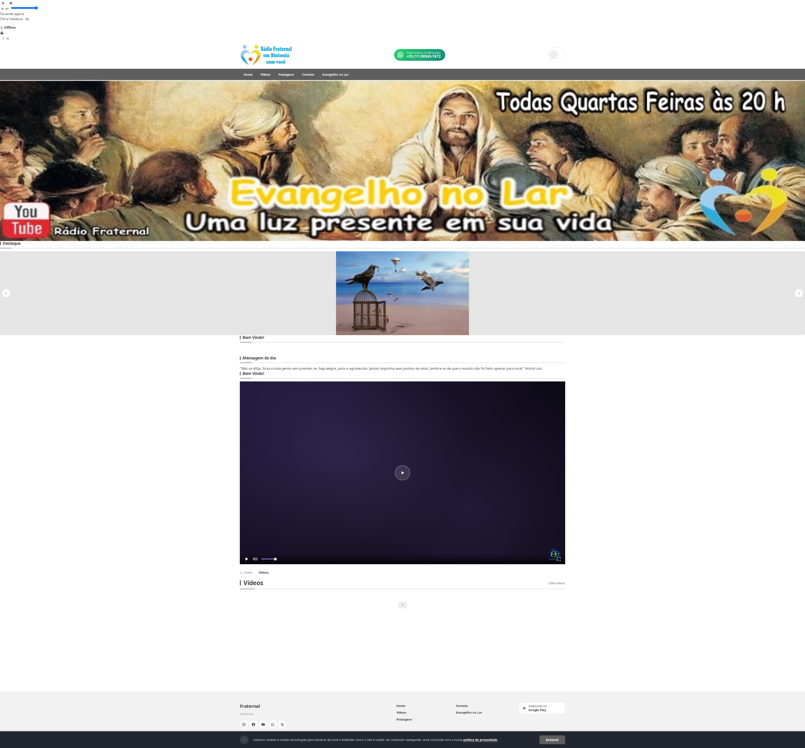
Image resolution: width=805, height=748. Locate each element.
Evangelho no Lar (335, 74)
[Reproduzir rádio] (3, 3)
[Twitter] (282, 725)
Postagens (286, 74)
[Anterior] (6, 161)
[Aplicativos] (5, 38)
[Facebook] (253, 725)
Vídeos (265, 74)
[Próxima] (799, 161)
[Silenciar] (5, 8)
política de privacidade (480, 740)
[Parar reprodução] (11, 3)
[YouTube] (263, 725)
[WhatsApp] (273, 725)
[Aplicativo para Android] (2, 32)
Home (248, 74)
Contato (308, 74)
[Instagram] (244, 725)
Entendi (552, 740)
